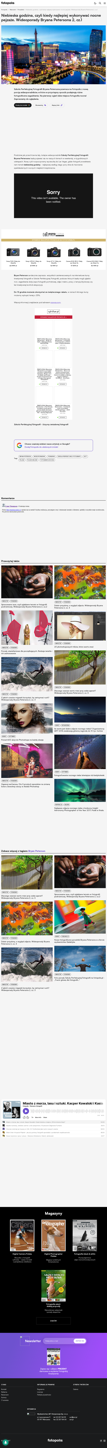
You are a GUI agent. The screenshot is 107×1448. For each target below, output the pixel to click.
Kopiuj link (55, 105)
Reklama (4, 1392)
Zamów (53, 1321)
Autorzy (3, 1397)
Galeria (75, 1389)
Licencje (40, 1392)
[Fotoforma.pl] (53, 235)
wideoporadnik (39, 456)
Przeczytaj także (10, 561)
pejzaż (22, 460)
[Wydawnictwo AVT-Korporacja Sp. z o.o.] (31, 1417)
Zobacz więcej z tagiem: (23, 851)
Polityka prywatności (44, 1395)
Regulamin (40, 1389)
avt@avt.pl (73, 1417)
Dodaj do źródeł (21, 105)
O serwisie (5, 1400)
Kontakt (3, 1389)
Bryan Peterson (25, 456)
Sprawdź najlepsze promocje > (53, 317)
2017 (85, 456)
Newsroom (5, 1395)
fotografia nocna (47, 460)
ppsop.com (56, 302)
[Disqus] (53, 529)
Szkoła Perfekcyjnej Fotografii (69, 456)
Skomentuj (39, 105)
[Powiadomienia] (5, 1442)
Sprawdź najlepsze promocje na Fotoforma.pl (53, 240)
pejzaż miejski (32, 460)
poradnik (51, 456)
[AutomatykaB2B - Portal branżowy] (55, 1441)
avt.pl (71, 1420)
